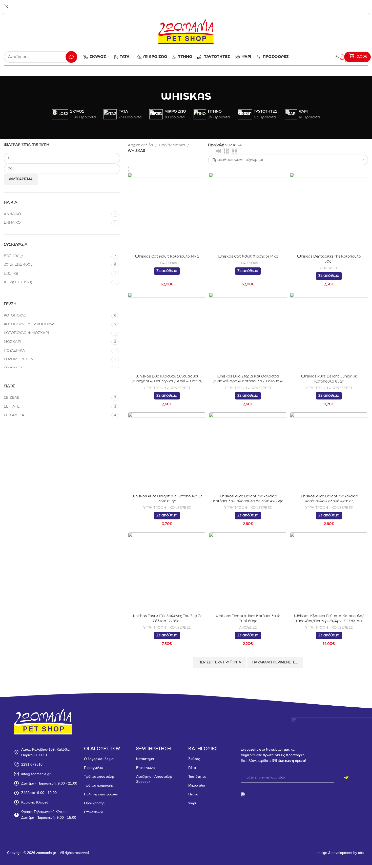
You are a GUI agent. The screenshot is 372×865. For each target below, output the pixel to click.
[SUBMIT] (346, 778)
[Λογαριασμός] (340, 56)
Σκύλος (194, 759)
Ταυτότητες (197, 776)
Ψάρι (192, 803)
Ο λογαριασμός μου (99, 759)
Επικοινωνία (93, 812)
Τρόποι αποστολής (99, 776)
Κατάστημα (145, 759)
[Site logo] (185, 31)
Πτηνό (193, 794)
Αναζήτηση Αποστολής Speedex (154, 779)
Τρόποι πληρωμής (99, 785)
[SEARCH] (71, 57)
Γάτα (192, 768)
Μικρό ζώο (196, 785)
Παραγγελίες (94, 768)
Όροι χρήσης (94, 803)
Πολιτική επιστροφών (101, 794)
